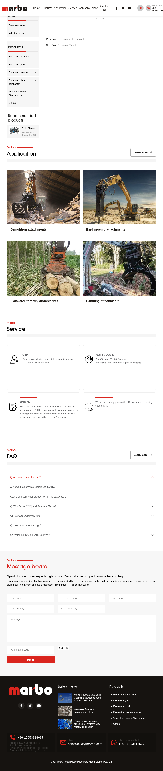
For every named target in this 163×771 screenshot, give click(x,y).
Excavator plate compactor (17, 82)
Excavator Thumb (67, 45)
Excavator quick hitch (20, 56)
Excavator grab (17, 64)
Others (12, 103)
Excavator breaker (18, 72)
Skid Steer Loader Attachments (18, 93)
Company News (17, 25)
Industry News (16, 33)
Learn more (141, 152)
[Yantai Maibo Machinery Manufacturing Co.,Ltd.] (14, 8)
